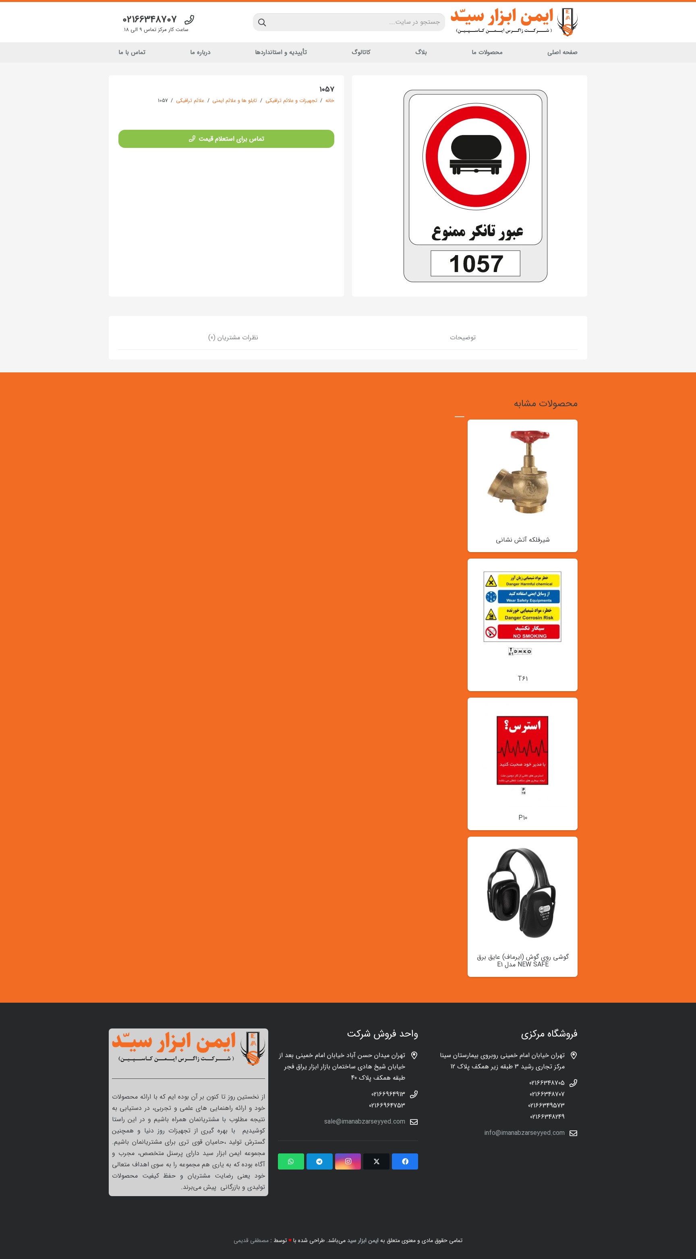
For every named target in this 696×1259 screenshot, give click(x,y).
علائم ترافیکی (190, 101)
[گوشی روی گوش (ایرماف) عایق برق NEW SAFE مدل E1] (523, 842)
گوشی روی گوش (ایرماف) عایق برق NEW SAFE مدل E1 (523, 961)
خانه (329, 101)
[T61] (523, 564)
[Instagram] (348, 1161)
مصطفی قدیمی (251, 1240)
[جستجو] (262, 22)
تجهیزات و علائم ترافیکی (291, 101)
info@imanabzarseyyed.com (524, 1133)
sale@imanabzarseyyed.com (364, 1122)
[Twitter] (376, 1161)
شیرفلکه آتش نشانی (523, 540)
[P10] (523, 703)
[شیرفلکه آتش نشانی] (523, 425)
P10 (522, 818)
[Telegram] (320, 1161)
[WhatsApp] (291, 1161)
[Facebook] (405, 1161)
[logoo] (514, 22)
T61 (523, 679)
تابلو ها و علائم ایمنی (234, 101)
